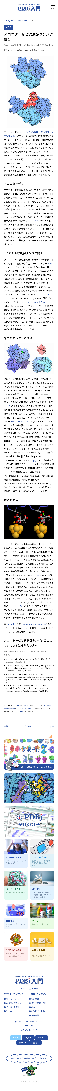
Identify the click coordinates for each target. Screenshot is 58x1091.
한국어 (36, 1042)
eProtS (34, 1007)
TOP (22, 988)
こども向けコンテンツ (13, 994)
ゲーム (9, 1011)
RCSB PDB (16, 705)
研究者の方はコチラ (29, 1029)
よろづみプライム (13, 1003)
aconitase (12, 624)
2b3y (37, 221)
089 (31, 20)
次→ (52, 726)
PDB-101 (25, 705)
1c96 (37, 575)
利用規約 (21, 711)
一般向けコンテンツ (37, 994)
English (28, 1037)
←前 (6, 726)
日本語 (15, 1037)
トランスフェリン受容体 (33, 302)
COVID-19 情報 (38, 1011)
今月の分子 (22, 20)
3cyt (13, 421)
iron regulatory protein (34, 624)
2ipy (49, 263)
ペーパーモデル (12, 1007)
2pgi (34, 460)
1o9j (9, 406)
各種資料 (35, 1015)
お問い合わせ (29, 1025)
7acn (22, 606)
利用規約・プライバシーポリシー (29, 1021)
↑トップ (29, 726)
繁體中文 (23, 1042)
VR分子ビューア (13, 999)
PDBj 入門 (10, 20)
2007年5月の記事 (24, 708)
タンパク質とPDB (38, 1003)
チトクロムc (24, 421)
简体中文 (41, 1037)
